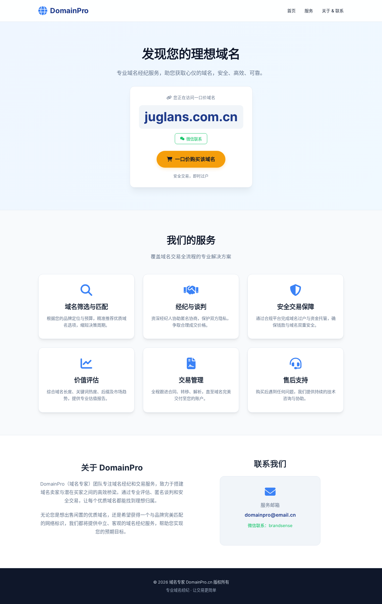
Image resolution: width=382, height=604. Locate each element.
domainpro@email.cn (270, 515)
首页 (291, 10)
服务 (309, 10)
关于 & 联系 (333, 10)
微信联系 (194, 139)
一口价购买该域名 (195, 159)
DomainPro (69, 10)
